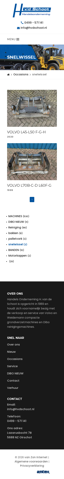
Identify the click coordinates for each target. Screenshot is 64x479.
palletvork (17, 239)
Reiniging (17, 227)
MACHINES (18, 216)
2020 (10, 137)
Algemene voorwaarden (31, 461)
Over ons (13, 345)
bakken (15, 233)
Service (12, 366)
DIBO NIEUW (18, 222)
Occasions (21, 74)
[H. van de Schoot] (32, 11)
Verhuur (12, 388)
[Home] (8, 74)
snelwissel (17, 244)
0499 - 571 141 (33, 22)
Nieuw (11, 352)
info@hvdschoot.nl (34, 28)
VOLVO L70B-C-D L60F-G (29, 185)
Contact (13, 381)
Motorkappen (19, 255)
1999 (10, 190)
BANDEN (16, 250)
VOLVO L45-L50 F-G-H (26, 132)
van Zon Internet (36, 457)
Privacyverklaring (32, 466)
